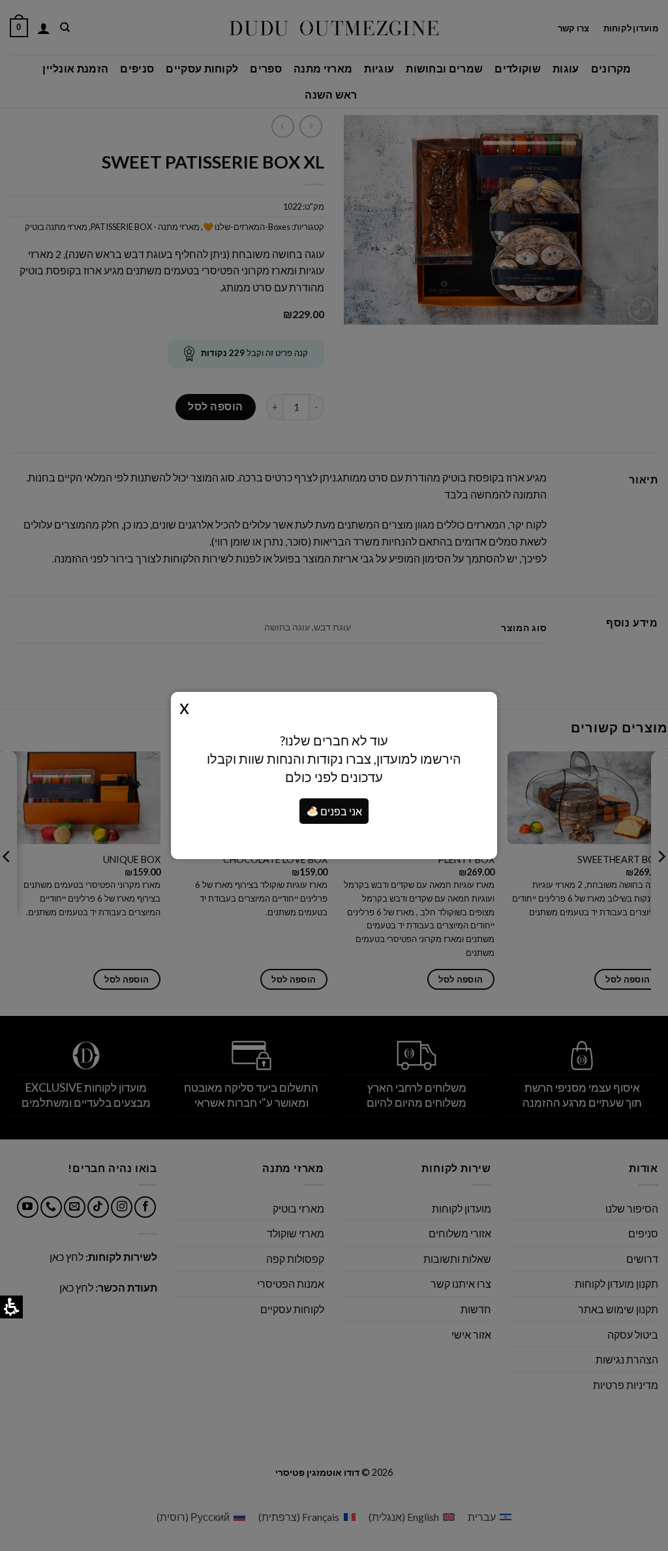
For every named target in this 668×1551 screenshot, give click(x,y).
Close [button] (184, 706)
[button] (312, 811)
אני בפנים (340, 811)
